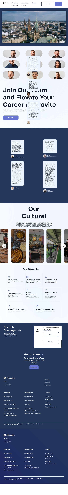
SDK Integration (9, 413)
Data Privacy (30, 424)
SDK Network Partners (11, 408)
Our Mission (49, 397)
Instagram (47, 385)
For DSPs (27, 404)
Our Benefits (8, 396)
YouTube (47, 382)
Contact (48, 404)
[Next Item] (64, 246)
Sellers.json (39, 424)
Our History (49, 399)
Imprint (20, 424)
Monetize (7, 392)
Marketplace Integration (32, 413)
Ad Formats (7, 411)
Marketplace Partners (31, 411)
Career (47, 402)
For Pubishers (29, 457)
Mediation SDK (8, 400)
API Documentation (10, 415)
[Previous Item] (4, 246)
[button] (63, 41)
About (47, 392)
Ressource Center (51, 407)
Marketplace (28, 392)
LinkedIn (47, 379)
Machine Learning (9, 404)
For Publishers (29, 400)
